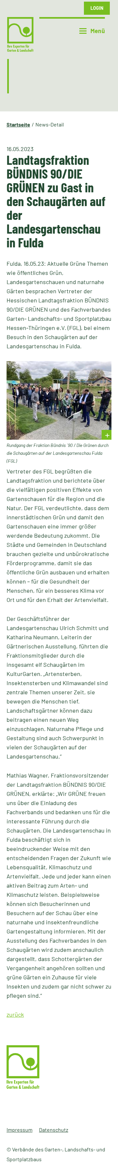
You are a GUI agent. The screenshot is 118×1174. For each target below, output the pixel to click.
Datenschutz (53, 1129)
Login (96, 8)
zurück (15, 1014)
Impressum (19, 1129)
